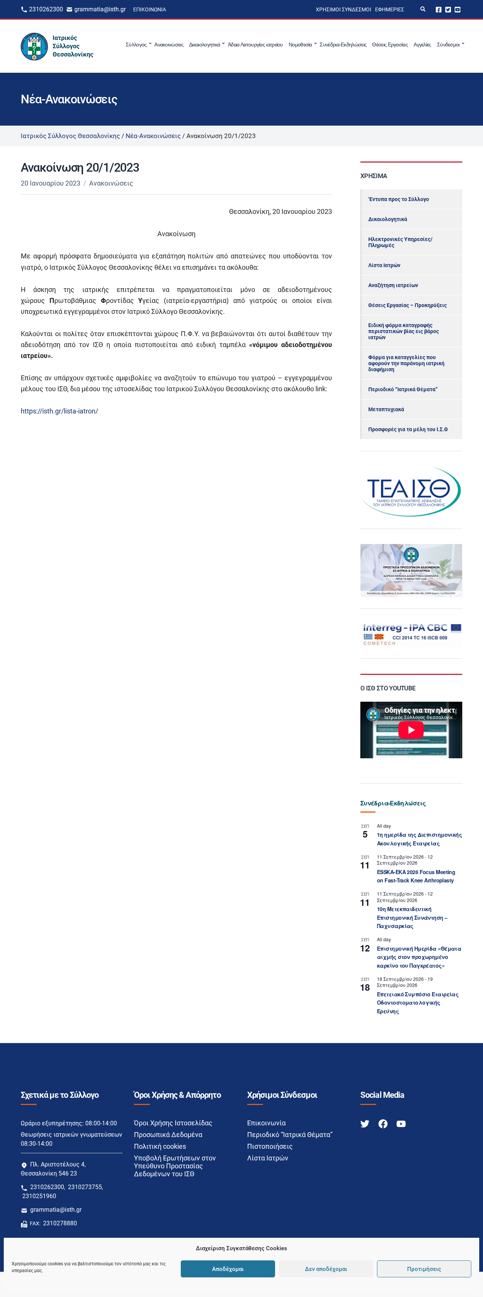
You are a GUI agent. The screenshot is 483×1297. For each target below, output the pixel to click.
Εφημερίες (389, 9)
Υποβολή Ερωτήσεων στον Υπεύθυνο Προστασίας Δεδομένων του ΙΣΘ (175, 1166)
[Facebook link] (383, 1123)
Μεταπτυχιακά (386, 409)
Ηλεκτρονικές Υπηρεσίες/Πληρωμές (400, 242)
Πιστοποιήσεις (270, 1146)
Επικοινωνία (149, 9)
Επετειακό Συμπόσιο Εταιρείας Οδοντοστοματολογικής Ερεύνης (417, 1002)
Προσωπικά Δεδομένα (168, 1135)
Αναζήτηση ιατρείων (393, 285)
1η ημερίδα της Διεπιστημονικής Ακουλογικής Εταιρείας (419, 839)
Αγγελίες (422, 44)
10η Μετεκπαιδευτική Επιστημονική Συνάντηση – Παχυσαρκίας (412, 917)
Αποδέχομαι (228, 1269)
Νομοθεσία (300, 44)
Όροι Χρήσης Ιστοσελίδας (173, 1123)
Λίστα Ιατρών (384, 265)
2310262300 (46, 9)
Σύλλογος (136, 44)
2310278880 (60, 1223)
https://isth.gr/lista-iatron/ (59, 411)
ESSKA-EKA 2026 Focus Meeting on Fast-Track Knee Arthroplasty (416, 876)
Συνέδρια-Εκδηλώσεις (343, 44)
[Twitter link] (365, 1123)
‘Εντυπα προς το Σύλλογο (398, 199)
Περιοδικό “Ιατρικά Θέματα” (403, 389)
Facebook (438, 9)
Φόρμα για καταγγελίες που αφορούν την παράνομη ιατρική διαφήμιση (406, 363)
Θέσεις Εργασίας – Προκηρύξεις (407, 305)
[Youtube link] (401, 1123)
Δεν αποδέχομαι (326, 1269)
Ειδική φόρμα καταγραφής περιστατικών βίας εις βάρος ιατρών (403, 331)
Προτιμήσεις (424, 1269)
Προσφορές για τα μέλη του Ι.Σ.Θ (408, 429)
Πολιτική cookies (160, 1146)
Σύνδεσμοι (448, 44)
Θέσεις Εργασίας (390, 44)
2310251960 (39, 1196)
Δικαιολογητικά (204, 44)
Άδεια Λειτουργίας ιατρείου (255, 44)
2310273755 (85, 1187)
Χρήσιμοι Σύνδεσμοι (343, 9)
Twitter (448, 9)
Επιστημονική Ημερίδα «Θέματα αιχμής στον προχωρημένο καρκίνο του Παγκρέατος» (419, 957)
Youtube (457, 9)
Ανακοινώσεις (168, 44)
